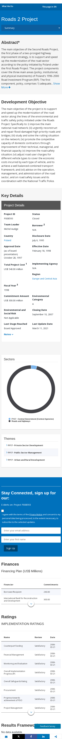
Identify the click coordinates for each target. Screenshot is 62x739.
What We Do (7, 6)
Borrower (38, 225)
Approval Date (12, 246)
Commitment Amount (16, 295)
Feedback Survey (47, 726)
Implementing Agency (45, 263)
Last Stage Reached (15, 323)
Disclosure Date (41, 235)
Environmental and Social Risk (15, 311)
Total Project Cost (15, 264)
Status (36, 214)
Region (36, 274)
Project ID (9, 214)
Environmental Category (40, 297)
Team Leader (11, 224)
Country (8, 235)
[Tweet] (18, 736)
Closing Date (39, 309)
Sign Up (10, 548)
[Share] (31, 736)
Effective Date (40, 246)
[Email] (6, 736)
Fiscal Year (11, 285)
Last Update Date (42, 323)
